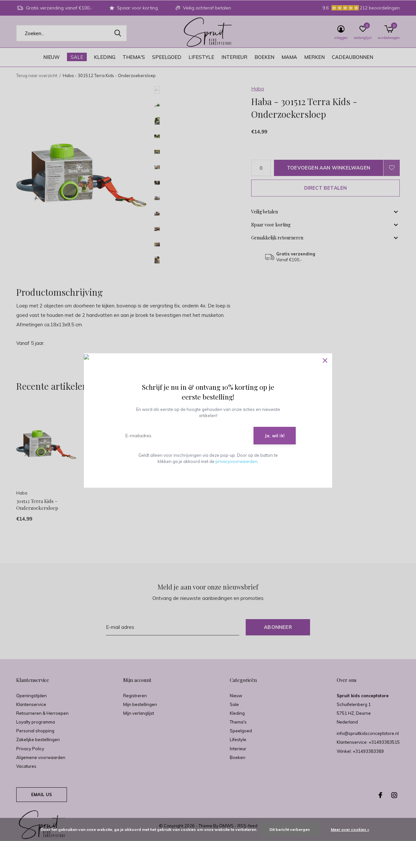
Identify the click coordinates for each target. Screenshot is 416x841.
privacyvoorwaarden (236, 461)
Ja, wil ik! (274, 435)
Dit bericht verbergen (289, 829)
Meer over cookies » (350, 829)
